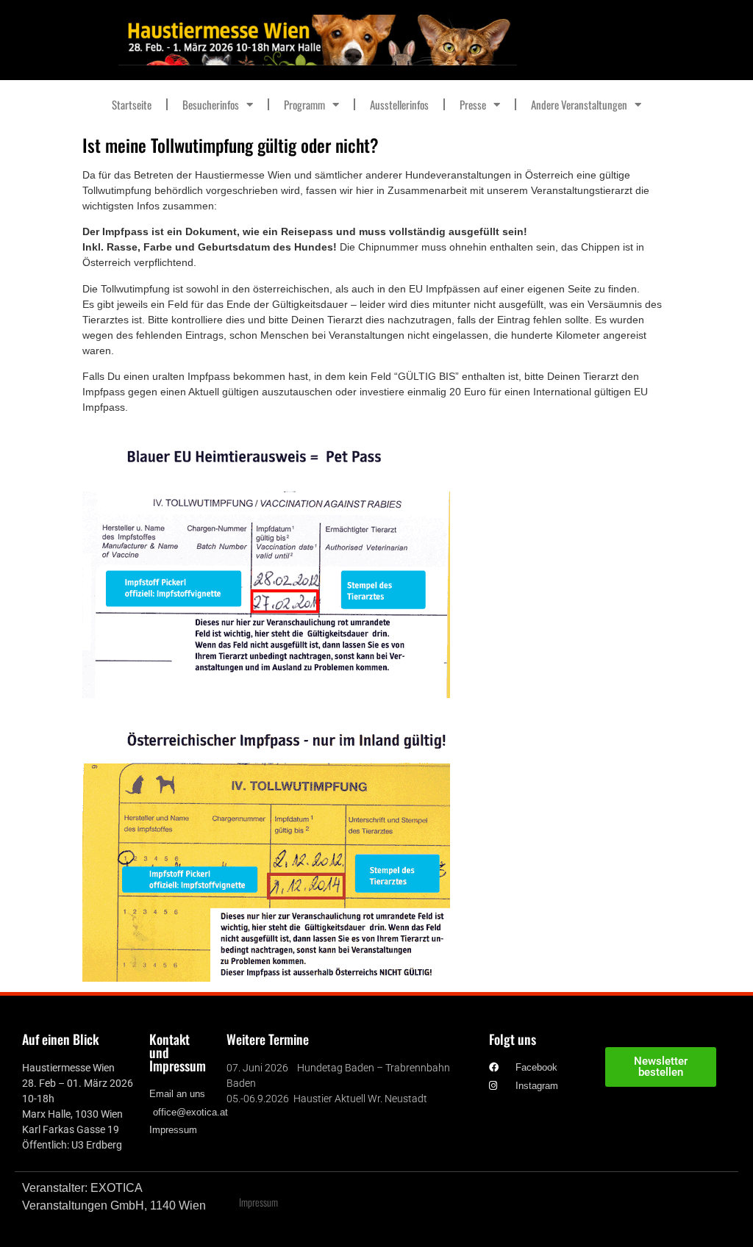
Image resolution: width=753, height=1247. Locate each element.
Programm (304, 104)
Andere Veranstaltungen (579, 104)
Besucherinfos (210, 104)
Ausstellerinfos (399, 104)
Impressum (258, 1202)
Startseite (131, 104)
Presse (473, 104)
